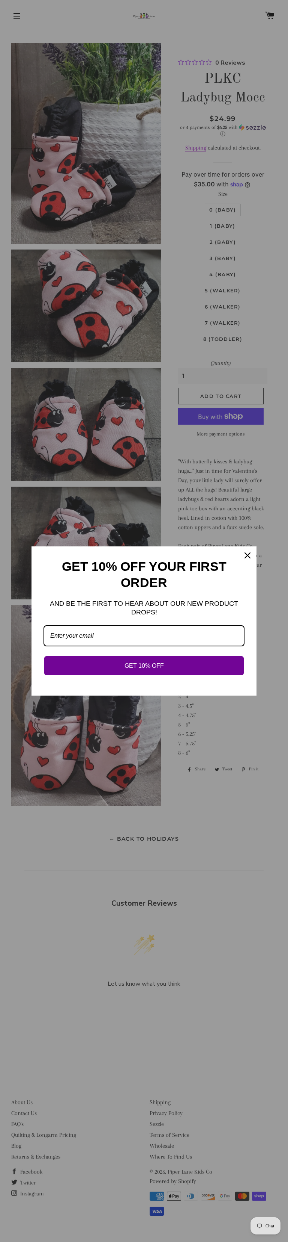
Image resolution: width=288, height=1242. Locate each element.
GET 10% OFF (144, 666)
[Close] (247, 555)
